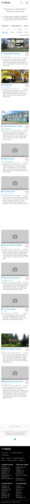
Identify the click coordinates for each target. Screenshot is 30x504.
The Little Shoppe (9, 309)
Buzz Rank (5, 32)
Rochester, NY (5, 495)
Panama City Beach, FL (22, 475)
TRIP (5, 3)
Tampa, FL (19, 468)
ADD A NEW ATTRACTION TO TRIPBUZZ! (15, 434)
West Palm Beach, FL (7, 478)
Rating (12, 32)
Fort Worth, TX (5, 491)
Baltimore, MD (5, 494)
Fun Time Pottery (9, 192)
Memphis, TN (5, 477)
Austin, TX (19, 495)
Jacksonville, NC (20, 480)
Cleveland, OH (5, 487)
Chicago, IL (19, 492)
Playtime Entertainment (11, 278)
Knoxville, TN (5, 473)
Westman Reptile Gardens (12, 349)
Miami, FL (19, 494)
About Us (9, 458)
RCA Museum (7, 85)
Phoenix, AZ (19, 473)
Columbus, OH (5, 467)
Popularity (19, 32)
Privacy (3, 460)
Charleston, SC (20, 487)
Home (3, 458)
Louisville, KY (19, 478)
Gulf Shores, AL (5, 470)
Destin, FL (19, 491)
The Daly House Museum (11, 54)
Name (26, 32)
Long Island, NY (5, 489)
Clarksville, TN (5, 472)
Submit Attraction (18, 458)
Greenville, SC (5, 497)
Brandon (18, 57)
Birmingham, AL (5, 468)
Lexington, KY (5, 486)
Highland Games (9, 159)
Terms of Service (12, 460)
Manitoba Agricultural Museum (15, 382)
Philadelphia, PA (20, 497)
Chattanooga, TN (6, 475)
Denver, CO (19, 489)
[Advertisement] (15, 105)
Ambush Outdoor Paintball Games (15, 245)
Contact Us (22, 460)
